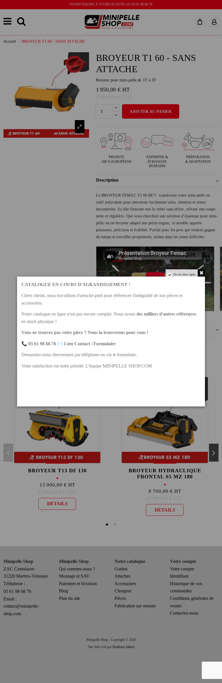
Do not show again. (184, 274)
